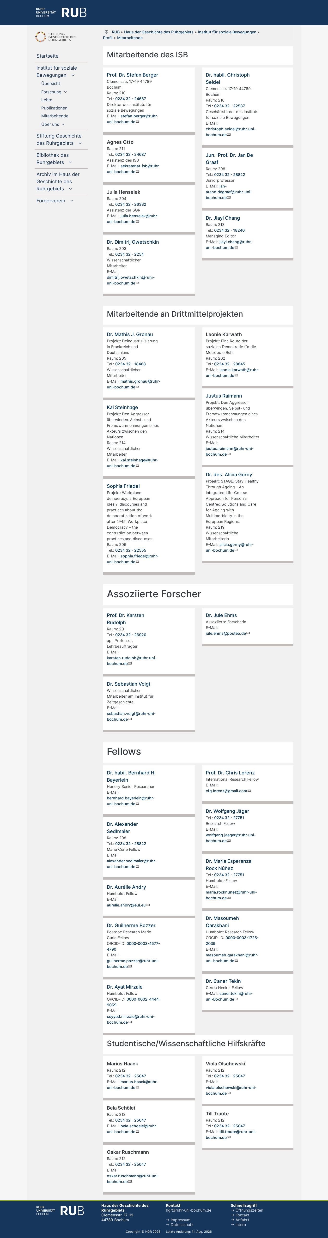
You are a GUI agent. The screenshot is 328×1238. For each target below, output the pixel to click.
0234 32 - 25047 (130, 1076)
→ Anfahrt (240, 1219)
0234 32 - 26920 (130, 634)
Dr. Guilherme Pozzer (131, 925)
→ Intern (238, 1224)
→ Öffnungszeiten (247, 1210)
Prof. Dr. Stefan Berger (132, 75)
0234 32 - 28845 (229, 364)
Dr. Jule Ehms (221, 615)
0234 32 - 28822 (229, 174)
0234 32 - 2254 (129, 254)
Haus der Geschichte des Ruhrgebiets (159, 32)
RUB (116, 32)
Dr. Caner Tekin (223, 981)
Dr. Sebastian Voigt (128, 684)
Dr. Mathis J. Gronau (130, 334)
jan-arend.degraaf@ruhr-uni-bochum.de (229, 192)
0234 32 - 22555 (130, 550)
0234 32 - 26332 (130, 204)
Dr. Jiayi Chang (223, 218)
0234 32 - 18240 (229, 230)
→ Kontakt (240, 1215)
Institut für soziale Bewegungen (227, 32)
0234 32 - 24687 (130, 98)
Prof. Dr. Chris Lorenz (230, 773)
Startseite (57, 56)
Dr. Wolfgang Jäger (227, 811)
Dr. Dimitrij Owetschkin (133, 242)
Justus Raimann (224, 396)
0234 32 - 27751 (229, 817)
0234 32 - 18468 (130, 364)
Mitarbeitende (130, 37)
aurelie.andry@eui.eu (126, 905)
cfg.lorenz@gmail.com (226, 790)
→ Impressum (178, 1219)
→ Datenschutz (180, 1224)
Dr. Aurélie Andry (126, 887)
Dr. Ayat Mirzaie (125, 987)
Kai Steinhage (122, 407)
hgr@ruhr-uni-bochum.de (188, 1210)
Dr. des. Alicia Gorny (229, 474)
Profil (108, 37)
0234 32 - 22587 (229, 105)
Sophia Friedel (123, 486)
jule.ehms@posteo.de (226, 633)
